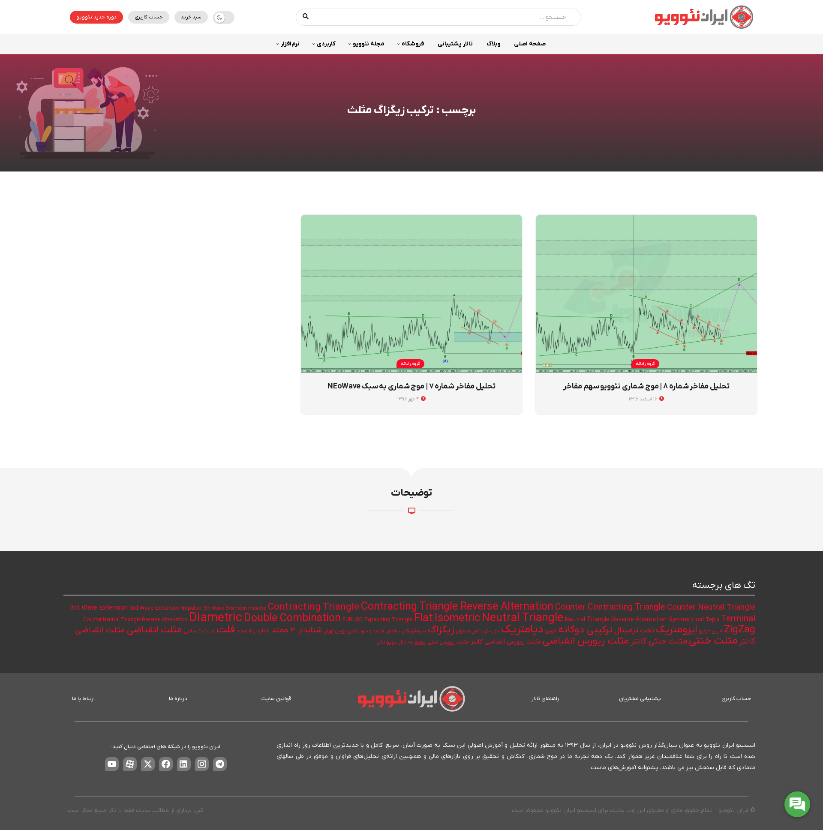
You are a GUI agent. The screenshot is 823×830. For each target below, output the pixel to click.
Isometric (457, 618)
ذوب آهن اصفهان (472, 631)
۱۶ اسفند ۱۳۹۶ (643, 399)
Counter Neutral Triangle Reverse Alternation (135, 619)
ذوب (494, 631)
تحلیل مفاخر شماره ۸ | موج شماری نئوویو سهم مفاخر (646, 386)
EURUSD (352, 619)
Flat (423, 618)
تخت (647, 630)
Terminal (738, 619)
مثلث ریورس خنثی (448, 642)
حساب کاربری (149, 17)
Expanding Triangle (388, 619)
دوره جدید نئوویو (96, 17)
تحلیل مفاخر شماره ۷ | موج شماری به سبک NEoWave (411, 386)
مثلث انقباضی (154, 630)
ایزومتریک (676, 630)
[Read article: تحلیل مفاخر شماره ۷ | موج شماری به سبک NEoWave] (411, 294)
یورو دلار (387, 642)
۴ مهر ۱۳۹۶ (408, 399)
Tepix (712, 619)
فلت (225, 629)
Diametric (215, 618)
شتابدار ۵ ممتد (253, 631)
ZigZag (739, 629)
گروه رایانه (645, 364)
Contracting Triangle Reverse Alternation (457, 607)
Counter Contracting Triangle (610, 607)
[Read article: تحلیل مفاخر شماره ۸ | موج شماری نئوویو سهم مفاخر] (646, 294)
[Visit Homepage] (704, 17)
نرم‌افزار (290, 44)
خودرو (550, 631)
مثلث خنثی (713, 641)
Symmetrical (686, 620)
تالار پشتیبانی (455, 44)
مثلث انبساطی (199, 631)
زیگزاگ (441, 629)
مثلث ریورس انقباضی (586, 641)
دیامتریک (522, 629)
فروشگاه (413, 44)
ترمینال (626, 630)
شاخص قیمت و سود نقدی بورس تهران (362, 631)
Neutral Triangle (522, 618)
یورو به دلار (412, 642)
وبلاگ (493, 44)
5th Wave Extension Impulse (235, 608)
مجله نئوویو (368, 44)
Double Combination (292, 618)
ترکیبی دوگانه (585, 629)
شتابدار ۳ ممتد (296, 630)
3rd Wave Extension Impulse (165, 608)
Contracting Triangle (313, 607)
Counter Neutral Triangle (711, 607)
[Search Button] (306, 17)
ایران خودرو (710, 631)
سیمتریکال (414, 631)
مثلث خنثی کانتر (659, 641)
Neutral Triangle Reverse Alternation (616, 620)
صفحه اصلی (530, 44)
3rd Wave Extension (99, 608)
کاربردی (326, 44)
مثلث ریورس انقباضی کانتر (506, 642)
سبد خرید (191, 17)
